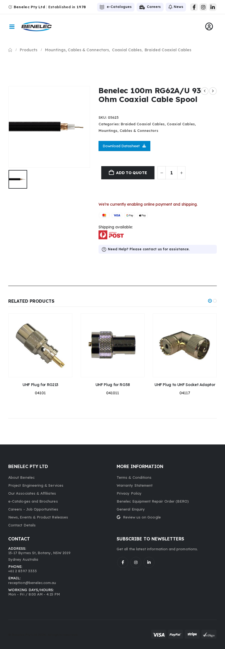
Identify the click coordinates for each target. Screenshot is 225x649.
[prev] (205, 91)
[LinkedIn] (212, 7)
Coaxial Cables (181, 124)
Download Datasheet (121, 146)
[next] (213, 91)
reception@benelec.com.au (32, 582)
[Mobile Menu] (11, 27)
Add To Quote (131, 172)
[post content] (40, 345)
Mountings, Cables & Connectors (128, 130)
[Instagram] (203, 7)
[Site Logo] (36, 26)
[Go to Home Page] (10, 50)
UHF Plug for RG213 (40, 384)
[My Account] (209, 26)
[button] (209, 300)
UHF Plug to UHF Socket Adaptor (184, 384)
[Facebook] (194, 7)
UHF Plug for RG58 (112, 384)
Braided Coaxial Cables (143, 124)
